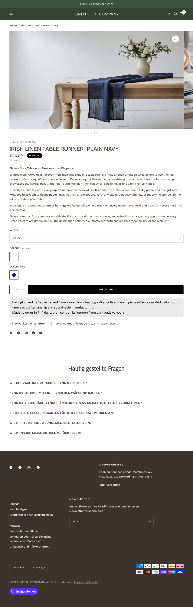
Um (11, 520)
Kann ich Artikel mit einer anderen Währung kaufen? (55, 393)
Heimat (13, 25)
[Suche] (175, 14)
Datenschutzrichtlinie (23, 531)
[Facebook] (11, 333)
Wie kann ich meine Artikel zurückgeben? (45, 433)
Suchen (14, 504)
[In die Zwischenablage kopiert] (41, 333)
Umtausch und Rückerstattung (29, 546)
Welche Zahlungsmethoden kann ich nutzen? (48, 383)
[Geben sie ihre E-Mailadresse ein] (150, 521)
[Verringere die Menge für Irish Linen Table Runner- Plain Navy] (12, 289)
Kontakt (14, 525)
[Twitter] (22, 468)
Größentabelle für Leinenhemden (31, 514)
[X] (19, 333)
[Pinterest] (27, 333)
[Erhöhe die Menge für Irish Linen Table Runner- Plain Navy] (23, 289)
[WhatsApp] (34, 333)
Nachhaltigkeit (19, 509)
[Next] (103, 132)
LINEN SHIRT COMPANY (97, 13)
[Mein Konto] (169, 14)
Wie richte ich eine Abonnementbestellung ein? (50, 423)
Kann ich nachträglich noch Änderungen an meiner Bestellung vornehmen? (75, 403)
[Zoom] (175, 39)
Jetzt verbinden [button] (109, 485)
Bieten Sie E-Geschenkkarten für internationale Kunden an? (61, 413)
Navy (13, 275)
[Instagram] (32, 468)
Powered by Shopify (85, 582)
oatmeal (13, 256)
